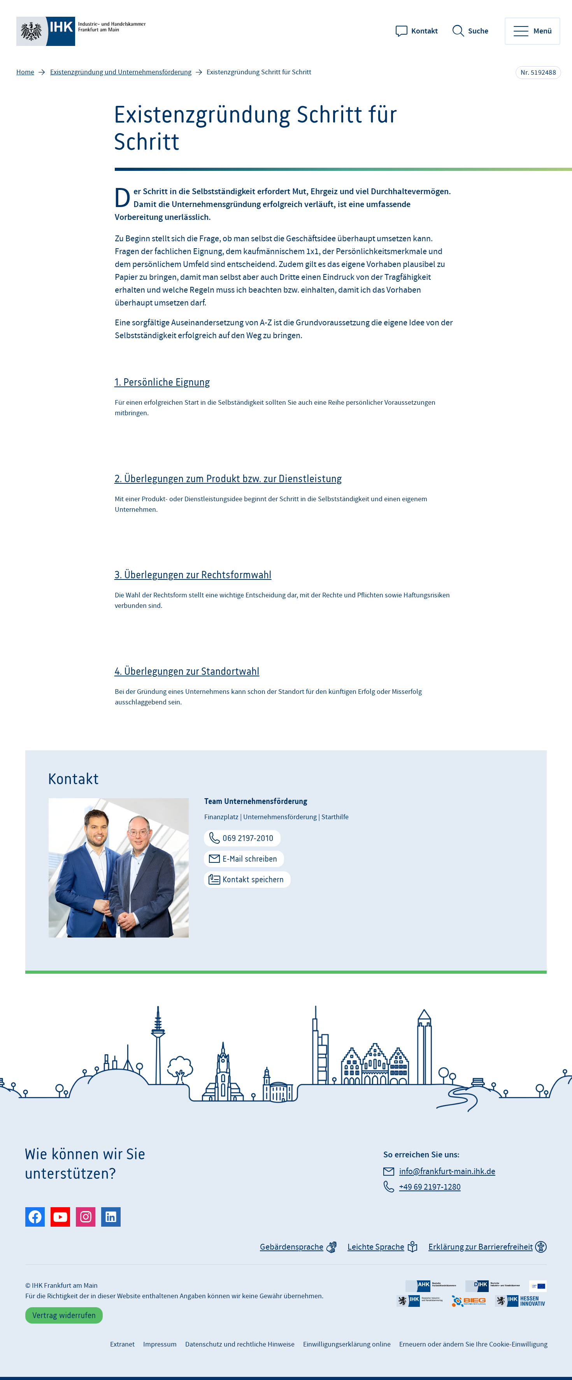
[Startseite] (82, 31)
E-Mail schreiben (250, 859)
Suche (478, 31)
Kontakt (424, 31)
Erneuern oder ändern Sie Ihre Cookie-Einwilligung (473, 1344)
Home (25, 72)
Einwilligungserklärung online (347, 1344)
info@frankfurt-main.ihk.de (447, 1171)
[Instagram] (85, 1217)
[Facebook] (35, 1217)
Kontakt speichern (253, 879)
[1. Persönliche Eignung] (286, 399)
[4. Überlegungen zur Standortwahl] (286, 688)
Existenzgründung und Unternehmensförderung (120, 72)
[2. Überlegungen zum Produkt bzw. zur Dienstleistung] (286, 496)
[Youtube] (60, 1217)
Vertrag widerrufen (64, 1315)
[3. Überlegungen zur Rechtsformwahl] (286, 592)
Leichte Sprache (375, 1247)
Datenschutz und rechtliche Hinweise (240, 1344)
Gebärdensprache (291, 1247)
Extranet (122, 1344)
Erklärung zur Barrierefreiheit (480, 1247)
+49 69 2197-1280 (430, 1187)
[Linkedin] (111, 1217)
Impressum (160, 1344)
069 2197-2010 (248, 838)
